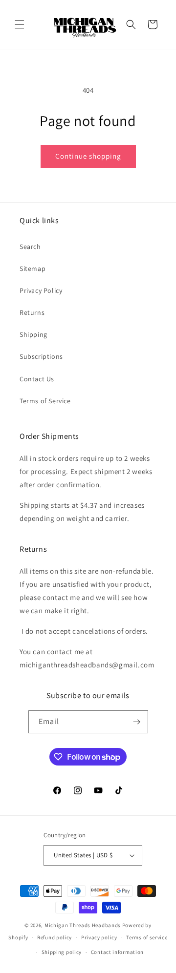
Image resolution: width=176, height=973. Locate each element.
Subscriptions (41, 356)
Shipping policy (62, 952)
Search (30, 246)
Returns (32, 312)
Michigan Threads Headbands (82, 925)
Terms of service (146, 937)
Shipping (33, 334)
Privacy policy (99, 937)
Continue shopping (88, 156)
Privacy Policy (41, 290)
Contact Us (37, 378)
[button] (19, 24)
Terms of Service (45, 400)
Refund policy (54, 937)
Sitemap (32, 268)
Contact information (117, 952)
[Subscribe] (137, 721)
